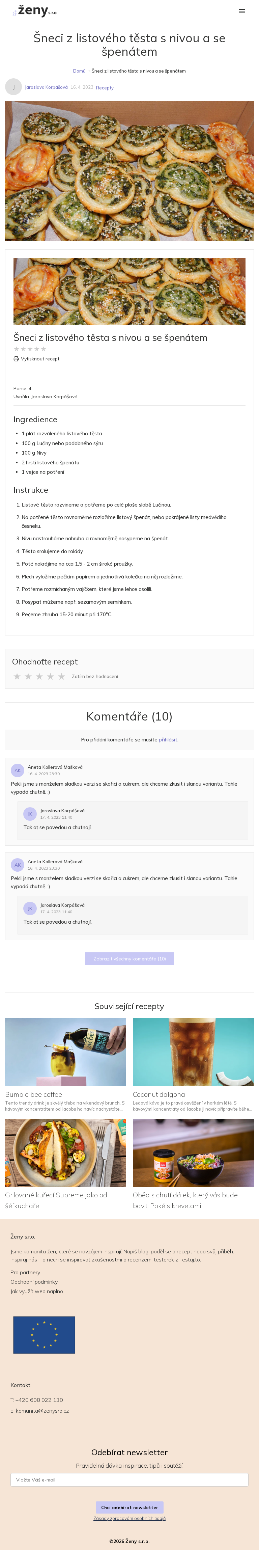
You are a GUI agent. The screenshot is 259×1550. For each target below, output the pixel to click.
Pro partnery (25, 1272)
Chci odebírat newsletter (129, 1507)
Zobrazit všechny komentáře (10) (129, 959)
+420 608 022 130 (39, 1399)
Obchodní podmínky (34, 1281)
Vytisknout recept (40, 359)
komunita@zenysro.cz (42, 1410)
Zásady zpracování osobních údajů (129, 1518)
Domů (79, 71)
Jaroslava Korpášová (46, 87)
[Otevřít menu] (242, 11)
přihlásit (168, 739)
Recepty (105, 87)
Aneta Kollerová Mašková (55, 767)
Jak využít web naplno (36, 1291)
